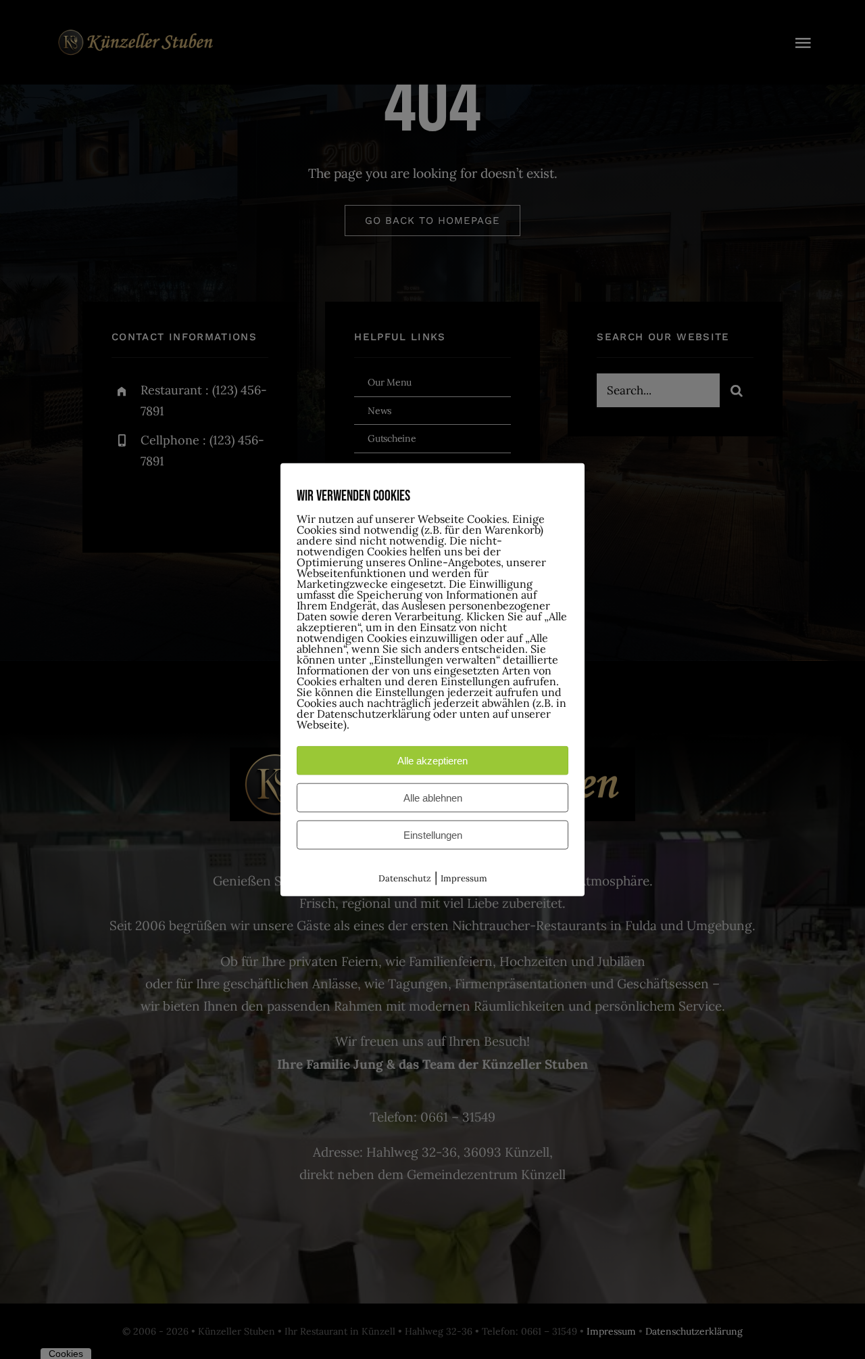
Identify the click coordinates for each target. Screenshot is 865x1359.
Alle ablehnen (432, 798)
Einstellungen (432, 835)
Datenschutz (404, 878)
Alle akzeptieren (432, 760)
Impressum (464, 878)
